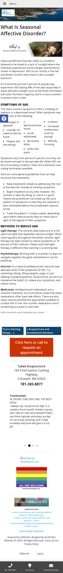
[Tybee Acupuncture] (31, 15)
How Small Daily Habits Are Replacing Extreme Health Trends (32, 524)
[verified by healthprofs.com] (31, 462)
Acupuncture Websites (19, 537)
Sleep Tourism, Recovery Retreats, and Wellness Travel (32, 519)
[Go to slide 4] (37, 445)
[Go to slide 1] (25, 445)
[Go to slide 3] (33, 445)
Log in (40, 553)
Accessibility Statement (32, 531)
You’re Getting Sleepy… (11, 330)
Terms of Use (51, 540)
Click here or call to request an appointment (31, 347)
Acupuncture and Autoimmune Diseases (40, 330)
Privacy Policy (31, 544)
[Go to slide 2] (29, 445)
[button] (4, 119)
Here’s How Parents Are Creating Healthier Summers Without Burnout (32, 513)
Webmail (24, 553)
